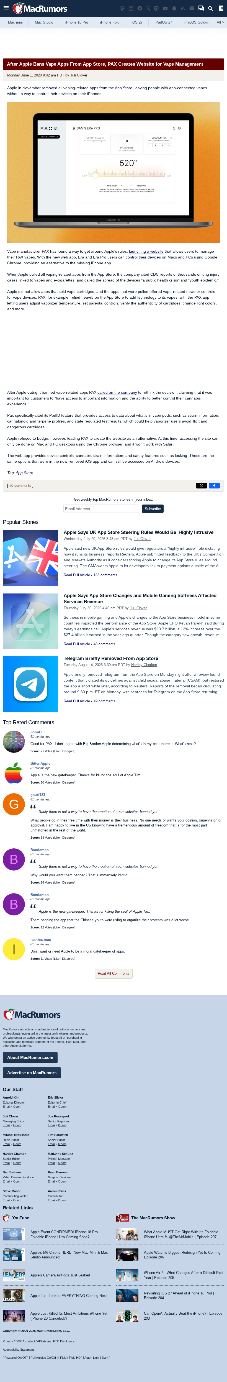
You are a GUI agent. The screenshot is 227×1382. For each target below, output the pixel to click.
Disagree (68, 751)
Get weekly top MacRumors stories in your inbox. (113, 499)
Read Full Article (77, 575)
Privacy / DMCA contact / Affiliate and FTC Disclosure (38, 1341)
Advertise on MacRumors (31, 1072)
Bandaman (39, 850)
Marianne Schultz (60, 1153)
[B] (14, 869)
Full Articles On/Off (43, 1357)
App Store (123, 88)
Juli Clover (78, 75)
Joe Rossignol (58, 1116)
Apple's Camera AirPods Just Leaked (60, 1275)
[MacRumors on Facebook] (140, 8)
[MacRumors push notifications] (174, 8)
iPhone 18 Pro (76, 22)
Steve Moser (11, 1191)
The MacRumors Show (153, 1217)
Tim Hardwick (58, 1135)
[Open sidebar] (221, 9)
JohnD (36, 732)
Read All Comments (114, 973)
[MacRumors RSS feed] (183, 8)
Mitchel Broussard (16, 1135)
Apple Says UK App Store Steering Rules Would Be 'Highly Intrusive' (139, 532)
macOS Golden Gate (201, 22)
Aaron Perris (57, 1191)
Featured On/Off (15, 1357)
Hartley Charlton (144, 665)
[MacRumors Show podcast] (122, 8)
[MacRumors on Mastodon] (156, 8)
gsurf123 (37, 795)
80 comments (20, 485)
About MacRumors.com (30, 1057)
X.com (17, 1106)
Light (96, 1357)
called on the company (117, 392)
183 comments (105, 575)
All (220, 22)
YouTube (20, 1217)
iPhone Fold (109, 22)
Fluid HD (75, 1357)
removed (49, 88)
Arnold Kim (11, 1097)
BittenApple (40, 763)
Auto (87, 1357)
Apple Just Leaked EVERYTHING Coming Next (68, 1296)
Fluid (63, 1357)
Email (6, 1106)
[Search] (212, 8)
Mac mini (15, 22)
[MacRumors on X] (148, 8)
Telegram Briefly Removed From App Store (111, 658)
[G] (14, 814)
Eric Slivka (55, 1097)
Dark (105, 1357)
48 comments (104, 644)
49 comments (104, 701)
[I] (14, 959)
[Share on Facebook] (214, 485)
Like (57, 751)
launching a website (146, 251)
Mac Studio (44, 22)
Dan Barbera (12, 1172)
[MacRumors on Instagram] (131, 8)
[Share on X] (201, 485)
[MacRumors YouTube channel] (165, 8)
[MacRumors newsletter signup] (192, 8)
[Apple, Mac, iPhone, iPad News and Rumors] (40, 14)
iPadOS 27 (163, 22)
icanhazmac (40, 940)
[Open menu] (6, 8)
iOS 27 (137, 22)
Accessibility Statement (18, 1349)
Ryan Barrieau (58, 1172)
